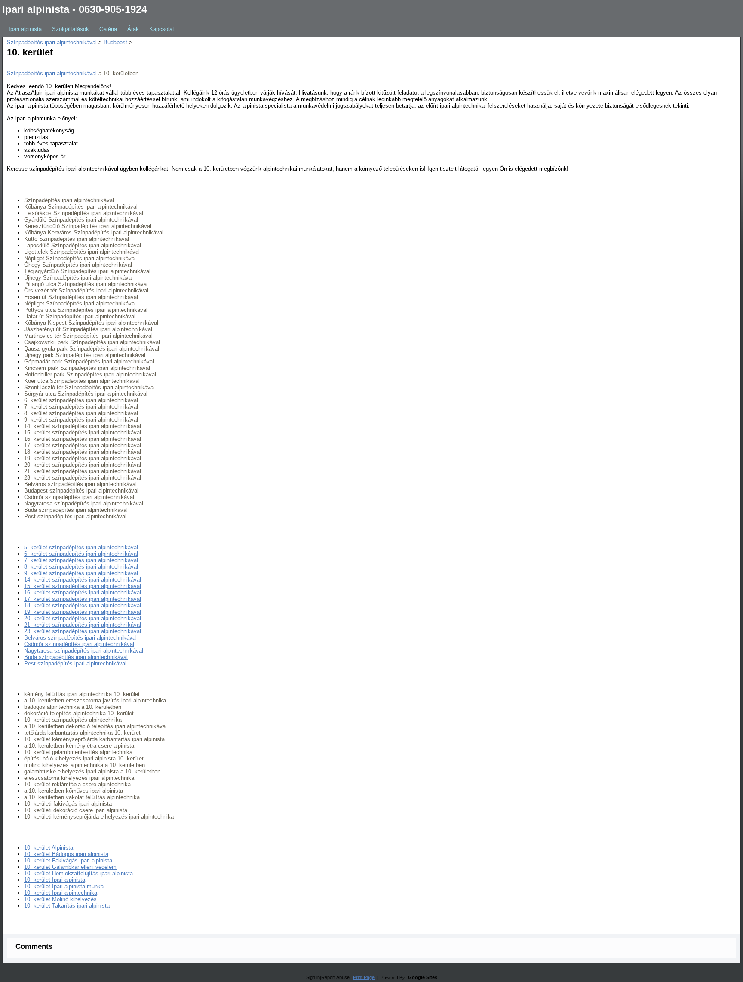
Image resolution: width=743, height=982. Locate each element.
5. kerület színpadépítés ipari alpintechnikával (81, 547)
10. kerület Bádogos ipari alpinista (66, 854)
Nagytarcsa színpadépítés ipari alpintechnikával (83, 650)
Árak (133, 29)
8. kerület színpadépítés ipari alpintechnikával (81, 566)
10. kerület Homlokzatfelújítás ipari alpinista (78, 873)
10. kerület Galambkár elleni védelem (70, 867)
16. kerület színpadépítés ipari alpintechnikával (82, 592)
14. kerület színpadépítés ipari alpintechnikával (82, 579)
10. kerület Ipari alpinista (54, 880)
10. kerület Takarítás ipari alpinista (67, 905)
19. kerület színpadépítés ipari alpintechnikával (82, 612)
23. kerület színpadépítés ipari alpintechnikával (82, 631)
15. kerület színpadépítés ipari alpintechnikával (82, 586)
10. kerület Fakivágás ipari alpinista (68, 860)
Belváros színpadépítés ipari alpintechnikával (80, 637)
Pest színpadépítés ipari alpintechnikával (75, 663)
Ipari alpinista (25, 29)
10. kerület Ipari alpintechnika (60, 893)
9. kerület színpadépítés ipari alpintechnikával (81, 573)
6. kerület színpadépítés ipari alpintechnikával (81, 554)
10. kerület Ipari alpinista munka (64, 886)
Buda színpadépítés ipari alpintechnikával (76, 657)
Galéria (108, 29)
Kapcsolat (161, 29)
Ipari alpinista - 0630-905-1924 (74, 9)
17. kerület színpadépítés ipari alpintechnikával (82, 599)
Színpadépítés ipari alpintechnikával (52, 42)
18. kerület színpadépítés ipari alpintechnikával (82, 605)
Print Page (364, 977)
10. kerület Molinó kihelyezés (60, 899)
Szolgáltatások (70, 29)
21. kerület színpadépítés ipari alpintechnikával (82, 625)
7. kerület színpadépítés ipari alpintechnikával (81, 560)
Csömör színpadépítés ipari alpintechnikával (79, 644)
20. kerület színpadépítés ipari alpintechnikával (82, 618)
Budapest (115, 42)
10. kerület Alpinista (48, 847)
